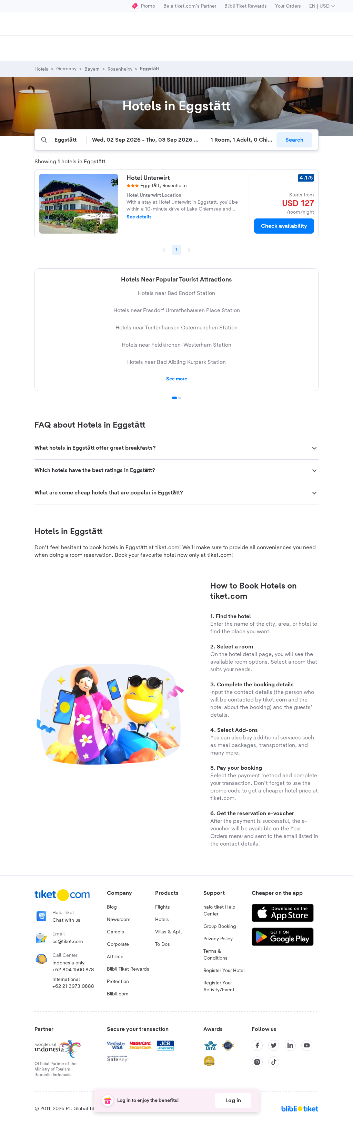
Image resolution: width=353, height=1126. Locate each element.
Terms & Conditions (215, 954)
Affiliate (115, 957)
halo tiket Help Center (219, 910)
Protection (118, 982)
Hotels (162, 920)
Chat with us (66, 920)
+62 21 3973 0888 (73, 986)
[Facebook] (257, 1045)
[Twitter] (273, 1045)
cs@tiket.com (67, 942)
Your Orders (288, 6)
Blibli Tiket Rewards (245, 6)
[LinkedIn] (290, 1045)
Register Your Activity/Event (218, 986)
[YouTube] (306, 1045)
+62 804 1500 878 (73, 970)
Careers (115, 932)
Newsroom (119, 920)
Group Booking (219, 926)
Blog (112, 907)
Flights (162, 907)
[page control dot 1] (174, 398)
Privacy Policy (218, 939)
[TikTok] (273, 1061)
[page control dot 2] (179, 398)
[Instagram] (257, 1061)
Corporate (118, 944)
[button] (176, 448)
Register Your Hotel (223, 971)
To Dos (162, 944)
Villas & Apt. (168, 932)
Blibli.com (118, 994)
